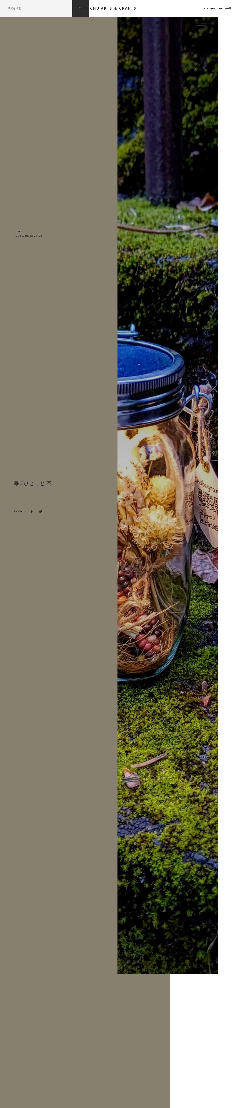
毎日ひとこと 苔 (33, 483)
